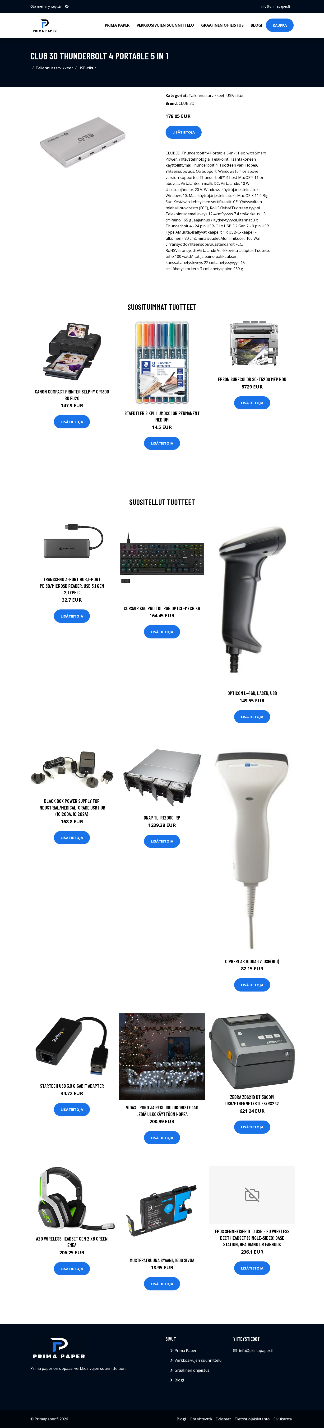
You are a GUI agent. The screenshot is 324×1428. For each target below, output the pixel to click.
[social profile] (66, 6)
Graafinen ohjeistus (222, 25)
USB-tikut (87, 68)
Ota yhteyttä (201, 1419)
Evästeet (223, 1419)
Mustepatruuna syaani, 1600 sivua (162, 1260)
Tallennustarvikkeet (54, 68)
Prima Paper (117, 25)
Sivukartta (282, 1419)
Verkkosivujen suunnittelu (165, 25)
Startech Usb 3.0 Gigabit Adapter (72, 1086)
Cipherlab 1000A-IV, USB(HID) (252, 961)
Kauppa (280, 25)
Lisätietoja (183, 132)
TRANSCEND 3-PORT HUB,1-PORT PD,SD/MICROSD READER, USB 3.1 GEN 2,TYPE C (72, 585)
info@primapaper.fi (275, 6)
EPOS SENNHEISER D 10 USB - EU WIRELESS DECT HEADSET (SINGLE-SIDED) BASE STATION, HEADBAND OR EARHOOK (252, 1237)
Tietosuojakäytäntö (252, 1419)
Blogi (256, 25)
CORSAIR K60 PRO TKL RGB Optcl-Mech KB (162, 608)
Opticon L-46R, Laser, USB (252, 693)
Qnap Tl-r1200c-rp (162, 817)
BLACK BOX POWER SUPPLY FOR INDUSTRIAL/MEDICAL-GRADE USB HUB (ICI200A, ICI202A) (71, 807)
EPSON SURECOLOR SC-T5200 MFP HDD (252, 379)
